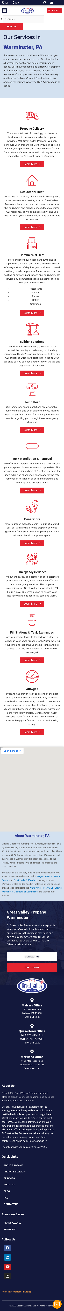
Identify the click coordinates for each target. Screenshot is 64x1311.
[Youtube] (7, 1267)
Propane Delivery (15, 1171)
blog (7, 1191)
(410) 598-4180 (32, 1068)
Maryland (10, 1229)
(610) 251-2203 (32, 1017)
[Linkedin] (7, 1257)
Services (9, 1178)
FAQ (6, 1197)
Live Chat (57, 1304)
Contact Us (11, 1204)
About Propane (13, 1165)
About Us (9, 1184)
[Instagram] (7, 1276)
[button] (4, 10)
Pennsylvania (12, 1222)
